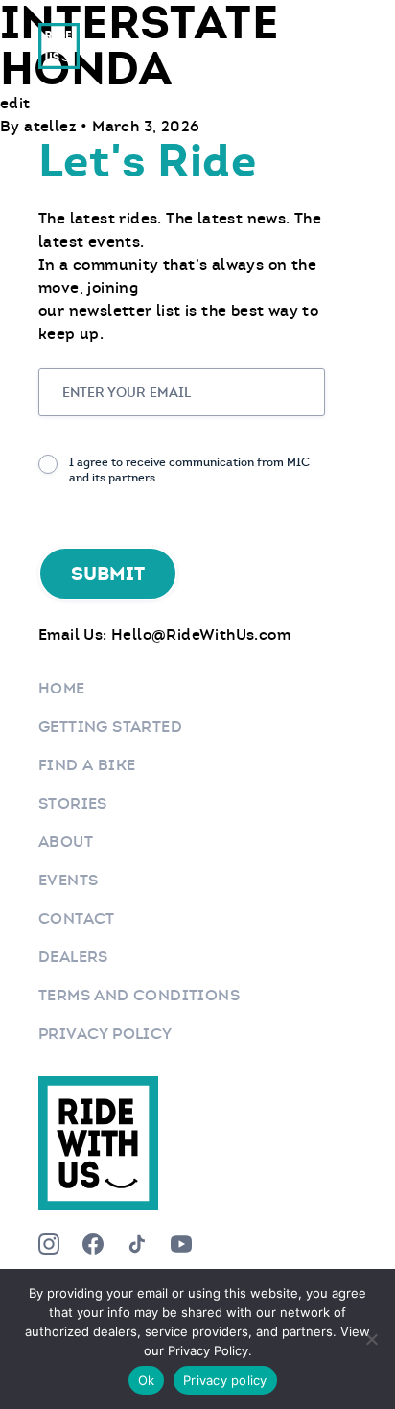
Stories (72, 803)
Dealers (73, 957)
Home (61, 688)
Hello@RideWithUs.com (200, 634)
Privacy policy (225, 1380)
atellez (52, 126)
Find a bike (86, 765)
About (65, 842)
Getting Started (110, 726)
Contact (76, 918)
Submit (108, 573)
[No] (371, 1339)
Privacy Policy (105, 1033)
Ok (146, 1380)
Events (68, 880)
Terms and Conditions (139, 995)
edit (15, 103)
